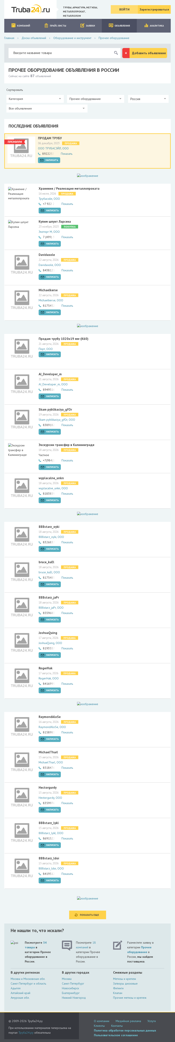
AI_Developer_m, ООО (53, 384)
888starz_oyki (49, 526)
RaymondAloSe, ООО (52, 727)
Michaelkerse (48, 290)
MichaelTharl (48, 752)
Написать (51, 160)
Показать (66, 154)
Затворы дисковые (125, 983)
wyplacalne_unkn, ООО (53, 488)
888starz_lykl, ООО (51, 833)
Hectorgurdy (48, 787)
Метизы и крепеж (124, 979)
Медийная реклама (128, 1021)
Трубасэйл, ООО (49, 199)
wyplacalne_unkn (51, 478)
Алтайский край (20, 993)
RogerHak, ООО (49, 678)
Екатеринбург (71, 993)
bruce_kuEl (46, 562)
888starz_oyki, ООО (51, 537)
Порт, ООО (46, 349)
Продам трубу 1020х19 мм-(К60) (63, 338)
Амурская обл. (20, 998)
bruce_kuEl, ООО (49, 572)
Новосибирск (70, 988)
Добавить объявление (149, 53)
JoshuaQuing (48, 632)
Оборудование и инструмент (72, 38)
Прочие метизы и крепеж (129, 998)
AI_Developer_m (50, 374)
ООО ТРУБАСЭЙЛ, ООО (53, 148)
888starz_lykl (49, 822)
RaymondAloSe (50, 716)
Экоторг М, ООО (49, 232)
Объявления (122, 25)
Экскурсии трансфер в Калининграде (66, 444)
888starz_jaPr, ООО (51, 608)
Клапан (117, 993)
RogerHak (45, 668)
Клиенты (99, 1026)
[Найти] (115, 53)
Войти (124, 9)
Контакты (117, 1026)
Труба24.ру (26, 1032)
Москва (66, 979)
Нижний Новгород (74, 998)
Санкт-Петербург (73, 983)
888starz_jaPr (49, 597)
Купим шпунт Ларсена (55, 221)
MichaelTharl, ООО (51, 762)
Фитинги (118, 988)
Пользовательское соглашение (116, 1035)
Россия (135, 99)
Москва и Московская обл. (28, 979)
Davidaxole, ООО (50, 265)
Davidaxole (47, 254)
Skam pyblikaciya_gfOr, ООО (57, 420)
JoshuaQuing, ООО (50, 643)
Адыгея (15, 988)
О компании (101, 1021)
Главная (9, 38)
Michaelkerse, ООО (51, 300)
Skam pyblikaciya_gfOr (55, 409)
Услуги (151, 1021)
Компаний (23, 25)
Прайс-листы (58, 25)
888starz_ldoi (49, 858)
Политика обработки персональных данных (125, 1030)
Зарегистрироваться (154, 9)
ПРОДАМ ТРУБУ (50, 138)
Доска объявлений (34, 38)
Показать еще (89, 914)
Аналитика (157, 25)
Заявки (90, 25)
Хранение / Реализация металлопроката (69, 188)
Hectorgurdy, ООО (50, 798)
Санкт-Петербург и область (28, 983)
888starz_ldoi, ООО (51, 868)
